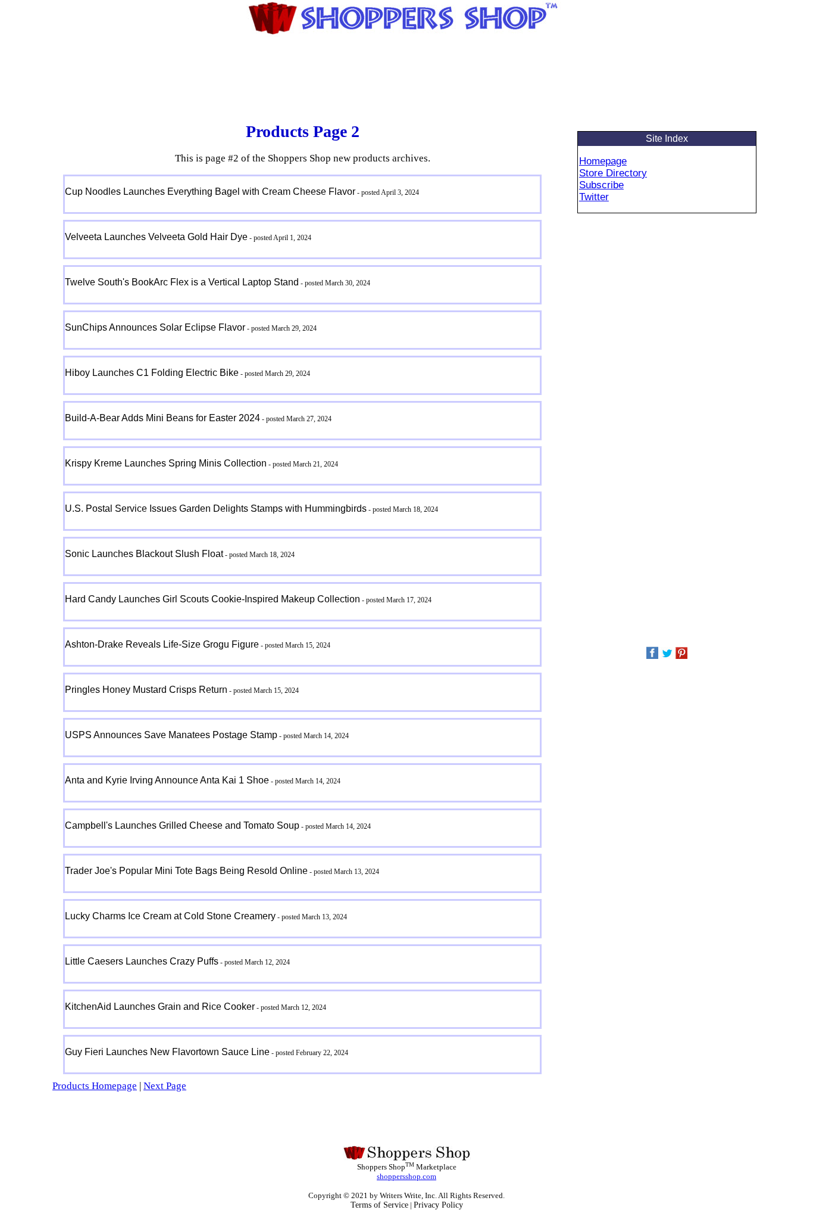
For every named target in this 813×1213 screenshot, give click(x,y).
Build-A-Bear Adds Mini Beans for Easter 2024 (162, 418)
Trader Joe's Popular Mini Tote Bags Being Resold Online (186, 871)
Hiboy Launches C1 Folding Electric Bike (152, 373)
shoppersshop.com (406, 1176)
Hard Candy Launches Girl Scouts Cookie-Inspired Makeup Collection (212, 599)
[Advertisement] (406, 80)
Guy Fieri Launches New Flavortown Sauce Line (167, 1052)
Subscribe (601, 185)
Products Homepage (94, 1085)
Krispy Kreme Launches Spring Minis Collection (166, 463)
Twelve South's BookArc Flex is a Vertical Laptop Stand (182, 282)
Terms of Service (379, 1204)
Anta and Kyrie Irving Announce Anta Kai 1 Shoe (167, 780)
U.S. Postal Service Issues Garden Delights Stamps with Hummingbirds (216, 508)
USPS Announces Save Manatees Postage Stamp (171, 735)
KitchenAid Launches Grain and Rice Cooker (160, 1006)
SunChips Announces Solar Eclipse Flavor (155, 327)
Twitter (594, 197)
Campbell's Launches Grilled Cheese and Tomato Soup (182, 825)
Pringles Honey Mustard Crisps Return (146, 690)
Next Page (164, 1085)
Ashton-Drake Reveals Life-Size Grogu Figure (162, 644)
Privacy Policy (438, 1204)
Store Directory (613, 173)
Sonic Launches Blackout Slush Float (144, 554)
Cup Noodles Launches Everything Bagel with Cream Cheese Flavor (210, 191)
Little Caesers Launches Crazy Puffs (141, 961)
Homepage (603, 161)
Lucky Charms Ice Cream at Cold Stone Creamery (170, 916)
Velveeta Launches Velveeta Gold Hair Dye (156, 237)
